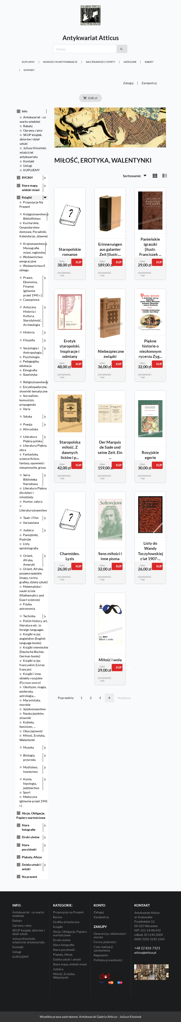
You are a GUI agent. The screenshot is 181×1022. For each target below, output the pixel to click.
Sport (26, 792)
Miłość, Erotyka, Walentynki (64, 975)
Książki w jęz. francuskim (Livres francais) (32, 665)
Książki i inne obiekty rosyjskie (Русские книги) (30, 678)
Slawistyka (30, 374)
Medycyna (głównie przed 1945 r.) (33, 801)
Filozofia (29, 340)
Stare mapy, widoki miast (31, 188)
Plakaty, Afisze (32, 857)
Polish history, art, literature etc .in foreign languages (33, 625)
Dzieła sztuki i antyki (31, 867)
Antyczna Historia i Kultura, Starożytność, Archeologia (32, 316)
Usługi (27, 165)
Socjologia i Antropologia (32, 350)
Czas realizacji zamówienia (103, 948)
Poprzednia (66, 698)
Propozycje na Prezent (68, 912)
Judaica (28, 530)
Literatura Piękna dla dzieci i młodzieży (33, 492)
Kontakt (29, 70)
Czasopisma (31, 299)
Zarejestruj (149, 83)
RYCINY (27, 177)
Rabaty (149, 61)
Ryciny (57, 917)
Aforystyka (30, 429)
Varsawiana (31, 522)
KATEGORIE (130, 61)
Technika (29, 616)
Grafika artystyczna (66, 922)
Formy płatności (105, 942)
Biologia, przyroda (29, 757)
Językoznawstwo (34, 709)
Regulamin (101, 955)
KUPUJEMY (28, 61)
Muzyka (28, 747)
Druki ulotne (30, 837)
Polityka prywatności (108, 960)
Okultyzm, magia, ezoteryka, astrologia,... (32, 691)
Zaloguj (128, 83)
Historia (28, 332)
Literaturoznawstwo (33, 510)
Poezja (27, 424)
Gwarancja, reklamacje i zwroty (110, 935)
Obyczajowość (33, 731)
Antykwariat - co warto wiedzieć (28, 914)
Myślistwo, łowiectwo (30, 769)
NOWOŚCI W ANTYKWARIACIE (60, 61)
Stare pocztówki (29, 847)
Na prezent (29, 877)
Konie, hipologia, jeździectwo (31, 783)
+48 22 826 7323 (147, 948)
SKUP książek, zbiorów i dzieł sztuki (31, 139)
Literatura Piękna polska (32, 439)
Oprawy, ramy (32, 130)
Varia (26, 409)
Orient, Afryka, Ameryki (29, 560)
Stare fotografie (28, 827)
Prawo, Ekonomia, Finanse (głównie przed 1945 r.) (32, 286)
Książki (27, 197)
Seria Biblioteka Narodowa (30, 479)
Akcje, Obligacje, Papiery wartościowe (70, 933)
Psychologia (31, 357)
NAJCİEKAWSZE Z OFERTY (100, 61)
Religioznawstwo (34, 382)
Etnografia (30, 370)
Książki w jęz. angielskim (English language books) (32, 638)
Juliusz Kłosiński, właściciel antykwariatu (33, 152)
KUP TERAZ (79, 262)
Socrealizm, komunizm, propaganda (29, 400)
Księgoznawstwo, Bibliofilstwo (35, 216)
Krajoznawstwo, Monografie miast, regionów (34, 248)
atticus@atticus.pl (145, 952)
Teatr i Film (31, 518)
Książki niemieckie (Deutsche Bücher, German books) (33, 651)
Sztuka (27, 416)
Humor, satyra (32, 501)
